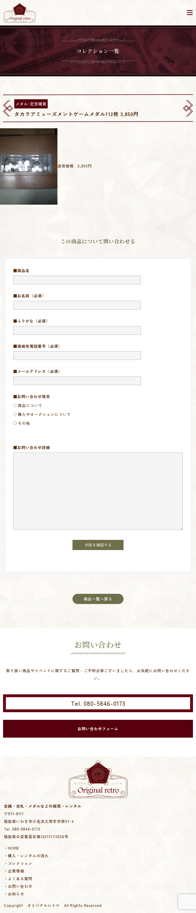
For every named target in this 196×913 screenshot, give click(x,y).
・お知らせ (14, 893)
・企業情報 (14, 871)
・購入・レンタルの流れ (26, 855)
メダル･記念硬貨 (31, 103)
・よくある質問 (18, 878)
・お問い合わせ (18, 886)
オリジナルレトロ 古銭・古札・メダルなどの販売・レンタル (19, 13)
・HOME (11, 848)
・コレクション (18, 863)
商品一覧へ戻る (98, 598)
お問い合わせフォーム (98, 728)
